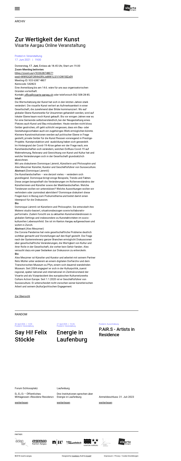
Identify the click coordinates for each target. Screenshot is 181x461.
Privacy (117, 456)
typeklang (75, 456)
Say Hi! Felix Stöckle (31, 336)
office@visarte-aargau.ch (38, 94)
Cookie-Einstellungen (130, 456)
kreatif (88, 456)
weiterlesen (21, 402)
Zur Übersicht (22, 296)
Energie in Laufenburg (72, 336)
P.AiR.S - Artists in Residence (117, 332)
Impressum (108, 456)
